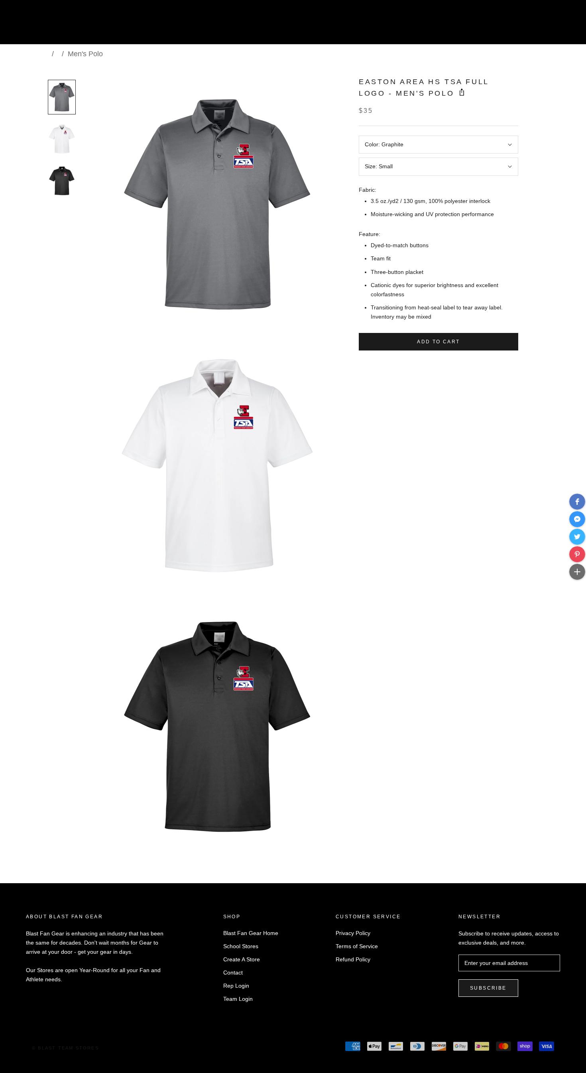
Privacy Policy (353, 933)
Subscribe (488, 988)
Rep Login (236, 985)
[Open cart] (562, 25)
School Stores (240, 946)
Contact (233, 972)
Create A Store (241, 959)
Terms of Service (357, 946)
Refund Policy (353, 959)
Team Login (238, 999)
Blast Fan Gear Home (250, 933)
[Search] (544, 25)
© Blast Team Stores (65, 1047)
